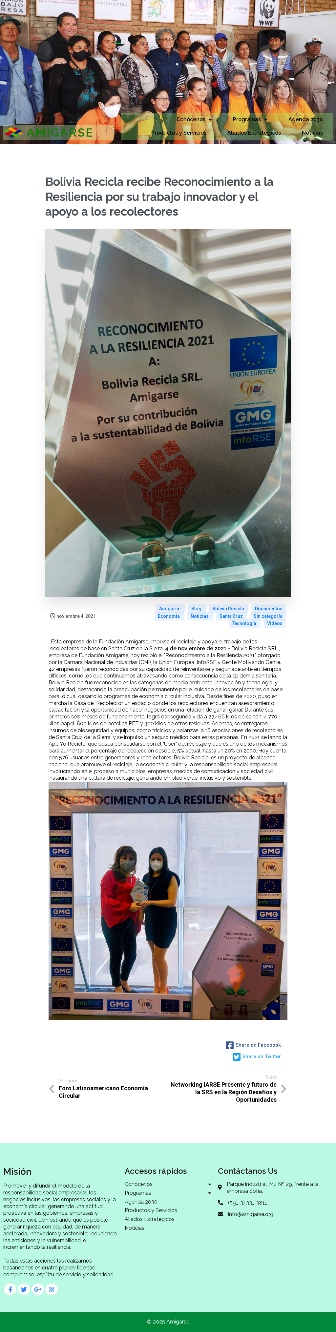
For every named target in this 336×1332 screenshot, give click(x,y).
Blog (196, 608)
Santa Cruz (232, 616)
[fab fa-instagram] (51, 1289)
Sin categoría (268, 616)
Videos (275, 623)
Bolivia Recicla (228, 608)
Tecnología (244, 623)
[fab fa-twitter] (24, 1289)
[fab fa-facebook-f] (10, 1289)
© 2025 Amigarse (168, 1322)
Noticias (200, 616)
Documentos (269, 608)
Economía (169, 616)
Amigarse (170, 608)
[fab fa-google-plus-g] (38, 1289)
